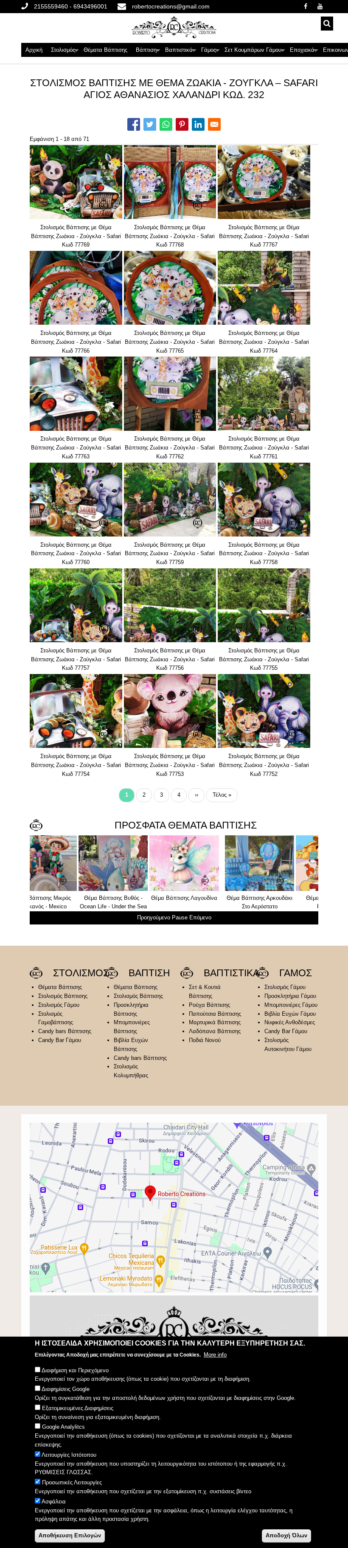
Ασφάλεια (54, 1501)
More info (215, 1354)
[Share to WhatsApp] (166, 124)
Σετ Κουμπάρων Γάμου (255, 52)
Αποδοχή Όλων (286, 1535)
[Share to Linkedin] (198, 124)
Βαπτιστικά (181, 52)
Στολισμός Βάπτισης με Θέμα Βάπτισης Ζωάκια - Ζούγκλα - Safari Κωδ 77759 (170, 554)
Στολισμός (65, 52)
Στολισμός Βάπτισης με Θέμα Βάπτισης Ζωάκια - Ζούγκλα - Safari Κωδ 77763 (76, 447)
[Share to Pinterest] (182, 124)
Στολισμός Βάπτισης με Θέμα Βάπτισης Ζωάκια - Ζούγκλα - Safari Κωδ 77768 (170, 236)
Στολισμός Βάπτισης (62, 996)
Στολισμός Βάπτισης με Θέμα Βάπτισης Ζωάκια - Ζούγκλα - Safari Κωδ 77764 (264, 342)
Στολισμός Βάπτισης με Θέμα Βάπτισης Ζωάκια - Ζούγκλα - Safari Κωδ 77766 (76, 342)
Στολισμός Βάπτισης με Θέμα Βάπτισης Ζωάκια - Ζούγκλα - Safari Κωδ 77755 (264, 659)
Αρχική (33, 50)
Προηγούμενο (153, 917)
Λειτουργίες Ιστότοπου (69, 1455)
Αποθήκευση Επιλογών (70, 1535)
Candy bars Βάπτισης (64, 1031)
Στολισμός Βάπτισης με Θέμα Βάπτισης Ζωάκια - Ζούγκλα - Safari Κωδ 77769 (76, 236)
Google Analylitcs (63, 1427)
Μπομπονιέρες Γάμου (290, 1005)
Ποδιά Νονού (205, 1040)
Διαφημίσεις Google (66, 1389)
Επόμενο (200, 917)
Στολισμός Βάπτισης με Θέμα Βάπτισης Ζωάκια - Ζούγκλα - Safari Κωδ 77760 (76, 554)
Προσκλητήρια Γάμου (290, 996)
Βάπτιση (148, 52)
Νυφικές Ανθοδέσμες (289, 1022)
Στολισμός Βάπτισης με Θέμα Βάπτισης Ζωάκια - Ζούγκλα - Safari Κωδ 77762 (170, 447)
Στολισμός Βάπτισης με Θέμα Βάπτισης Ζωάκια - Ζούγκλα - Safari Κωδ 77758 (264, 554)
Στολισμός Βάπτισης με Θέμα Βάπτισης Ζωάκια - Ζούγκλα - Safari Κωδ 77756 (170, 659)
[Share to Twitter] (149, 124)
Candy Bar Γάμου (59, 1040)
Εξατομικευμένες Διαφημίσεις (77, 1408)
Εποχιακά (304, 52)
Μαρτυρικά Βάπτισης (215, 1022)
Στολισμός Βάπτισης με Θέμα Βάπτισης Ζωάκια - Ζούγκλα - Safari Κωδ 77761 (264, 447)
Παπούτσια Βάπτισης (215, 1014)
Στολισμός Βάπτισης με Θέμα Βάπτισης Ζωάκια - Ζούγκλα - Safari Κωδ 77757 (76, 659)
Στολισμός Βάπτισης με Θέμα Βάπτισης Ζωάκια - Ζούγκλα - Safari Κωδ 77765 (170, 342)
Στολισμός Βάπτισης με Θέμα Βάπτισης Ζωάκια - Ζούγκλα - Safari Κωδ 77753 (170, 765)
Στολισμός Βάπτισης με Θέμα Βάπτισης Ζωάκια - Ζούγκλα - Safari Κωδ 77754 (76, 765)
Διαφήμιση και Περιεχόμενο (75, 1370)
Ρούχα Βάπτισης (209, 1005)
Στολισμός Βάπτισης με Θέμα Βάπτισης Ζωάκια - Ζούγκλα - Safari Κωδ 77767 (264, 236)
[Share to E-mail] (214, 124)
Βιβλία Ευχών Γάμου (290, 1014)
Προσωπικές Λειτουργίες (72, 1482)
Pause (180, 917)
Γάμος (210, 52)
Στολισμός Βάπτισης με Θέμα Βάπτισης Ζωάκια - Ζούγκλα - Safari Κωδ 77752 (264, 765)
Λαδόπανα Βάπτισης (215, 1031)
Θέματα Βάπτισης (105, 50)
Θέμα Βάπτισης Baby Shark (277, 898)
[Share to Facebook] (133, 124)
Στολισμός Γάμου (58, 1005)
